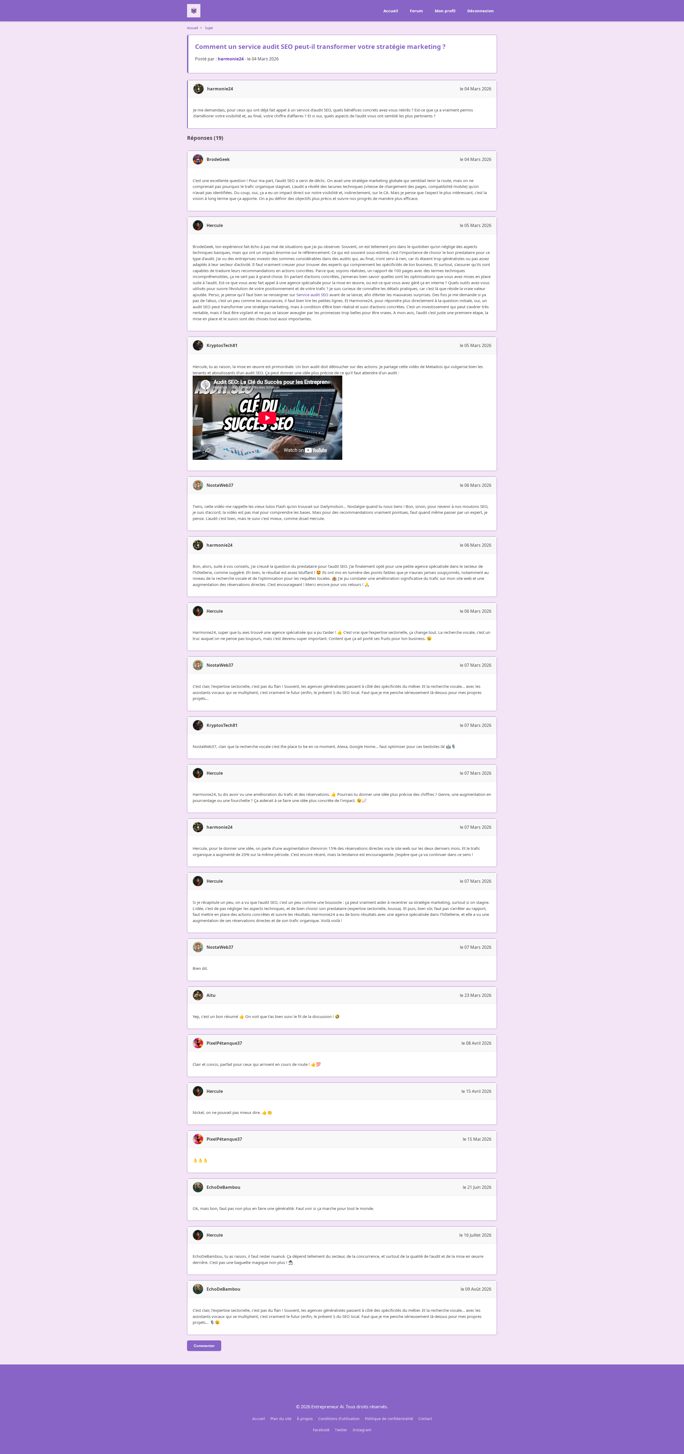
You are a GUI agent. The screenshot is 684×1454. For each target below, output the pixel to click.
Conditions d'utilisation (339, 1418)
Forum (416, 10)
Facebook (321, 1429)
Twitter (341, 1429)
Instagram (362, 1429)
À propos (305, 1418)
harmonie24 (231, 59)
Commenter (204, 1346)
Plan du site (281, 1418)
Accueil (390, 10)
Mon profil (445, 10)
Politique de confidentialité (389, 1418)
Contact (425, 1418)
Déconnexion (480, 10)
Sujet (209, 27)
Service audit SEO (312, 294)
